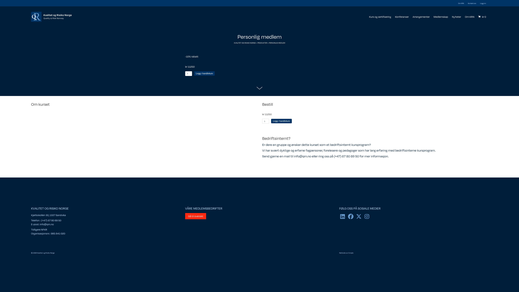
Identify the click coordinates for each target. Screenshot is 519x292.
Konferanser (402, 16)
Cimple (350, 253)
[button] (342, 216)
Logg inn (483, 3)
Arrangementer (421, 16)
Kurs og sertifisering (380, 16)
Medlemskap (441, 16)
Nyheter (456, 16)
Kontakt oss (472, 3)
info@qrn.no (47, 224)
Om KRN (461, 3)
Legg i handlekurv (204, 73)
